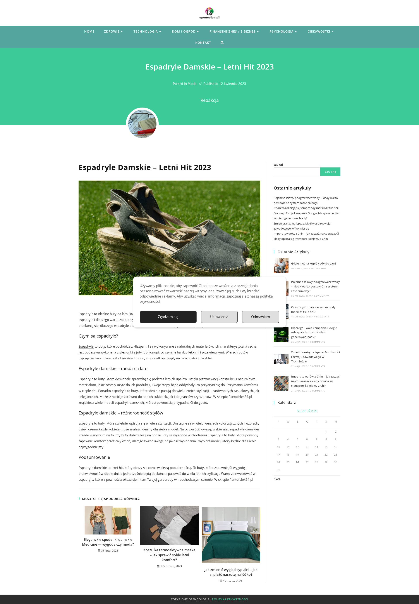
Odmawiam (260, 316)
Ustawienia (219, 316)
